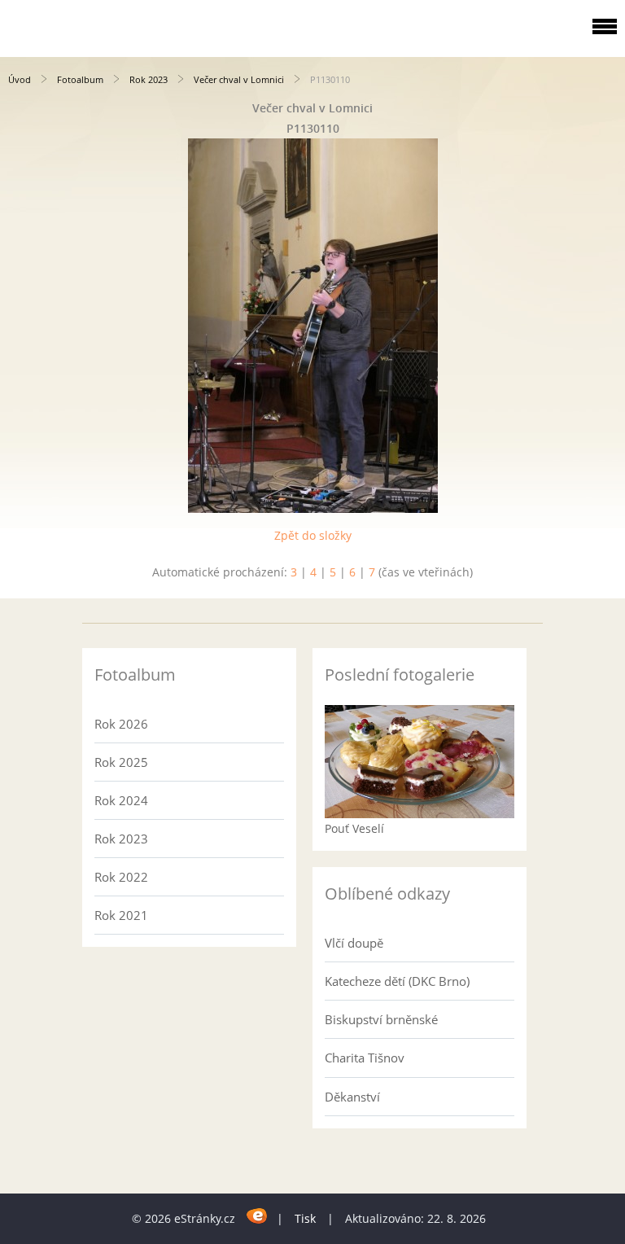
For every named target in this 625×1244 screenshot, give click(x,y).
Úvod (19, 79)
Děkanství (352, 1096)
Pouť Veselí (354, 828)
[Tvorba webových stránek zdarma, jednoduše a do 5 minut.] (258, 1215)
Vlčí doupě (354, 943)
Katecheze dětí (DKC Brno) (397, 981)
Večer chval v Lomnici (239, 79)
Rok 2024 (121, 800)
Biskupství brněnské (381, 1019)
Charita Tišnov (364, 1057)
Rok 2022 (121, 877)
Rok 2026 (121, 724)
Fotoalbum (80, 79)
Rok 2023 (148, 79)
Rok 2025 (121, 762)
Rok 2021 (121, 915)
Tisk (305, 1218)
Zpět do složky (313, 535)
